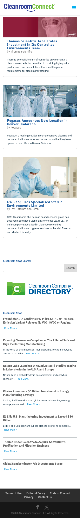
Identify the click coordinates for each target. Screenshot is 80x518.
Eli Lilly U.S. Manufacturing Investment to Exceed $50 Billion (38, 418)
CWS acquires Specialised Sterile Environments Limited (35, 204)
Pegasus (15, 127)
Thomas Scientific (21, 51)
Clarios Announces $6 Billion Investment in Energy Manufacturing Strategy (36, 393)
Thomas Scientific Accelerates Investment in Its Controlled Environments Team (32, 44)
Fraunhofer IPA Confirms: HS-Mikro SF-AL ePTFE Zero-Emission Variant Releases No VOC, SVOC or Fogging (39, 320)
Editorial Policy (35, 493)
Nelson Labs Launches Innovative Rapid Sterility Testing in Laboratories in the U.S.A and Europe (39, 367)
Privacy (28, 497)
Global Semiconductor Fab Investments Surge (33, 463)
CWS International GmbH (25, 209)
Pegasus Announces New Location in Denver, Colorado (37, 122)
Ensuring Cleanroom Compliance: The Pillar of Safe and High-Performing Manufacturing (39, 342)
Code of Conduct (60, 493)
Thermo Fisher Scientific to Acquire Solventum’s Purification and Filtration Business (34, 443)
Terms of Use (13, 493)
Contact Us (45, 497)
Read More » (10, 328)
